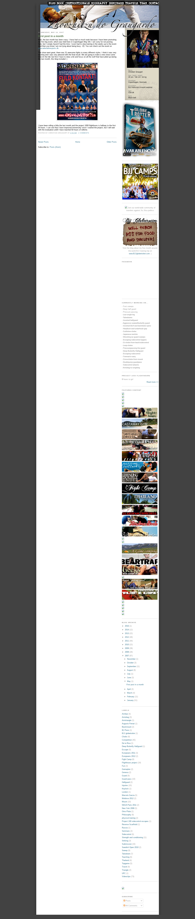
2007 (127, 656)
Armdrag (125, 717)
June (129, 677)
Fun (123, 766)
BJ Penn (125, 730)
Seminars (126, 831)
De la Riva (126, 743)
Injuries (125, 785)
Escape (125, 750)
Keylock (125, 789)
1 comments (83, 133)
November (131, 659)
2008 (127, 652)
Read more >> (152, 382)
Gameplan (126, 769)
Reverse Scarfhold (129, 824)
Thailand (125, 860)
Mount (124, 802)
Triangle (125, 870)
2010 (127, 644)
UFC (124, 873)
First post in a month (51, 36)
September (132, 666)
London (125, 792)
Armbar (125, 714)
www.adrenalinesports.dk (48, 48)
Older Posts (112, 142)
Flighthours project (129, 763)
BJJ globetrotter (128, 733)
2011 (127, 641)
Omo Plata (126, 811)
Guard (124, 776)
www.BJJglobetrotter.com (139, 254)
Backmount (126, 727)
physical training (128, 818)
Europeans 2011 (128, 753)
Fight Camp (126, 759)
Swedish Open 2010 (130, 847)
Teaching (125, 857)
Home (77, 142)
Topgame (125, 863)
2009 (127, 648)
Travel (124, 867)
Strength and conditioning (132, 837)
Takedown (126, 854)
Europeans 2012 (128, 756)
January (130, 700)
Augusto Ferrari (128, 724)
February (131, 697)
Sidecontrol (126, 834)
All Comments (131, 906)
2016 (127, 626)
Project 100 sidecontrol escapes (135, 821)
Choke (124, 737)
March (130, 693)
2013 (127, 633)
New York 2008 (128, 808)
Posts (128, 901)
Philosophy (126, 815)
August (130, 670)
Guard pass (126, 779)
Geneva (125, 772)
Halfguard (126, 782)
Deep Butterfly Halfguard (132, 746)
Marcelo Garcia (128, 795)
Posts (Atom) (55, 147)
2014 (127, 630)
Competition (127, 740)
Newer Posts (43, 142)
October (130, 663)
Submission (127, 844)
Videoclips (126, 876)
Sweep (124, 850)
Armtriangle (126, 720)
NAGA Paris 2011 (129, 805)
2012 (127, 637)
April (129, 689)
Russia (125, 828)
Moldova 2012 (127, 798)
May (129, 681)
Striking (125, 841)
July (129, 674)
